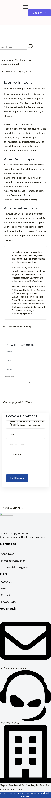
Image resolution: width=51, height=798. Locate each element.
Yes (28, 402)
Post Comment (17, 478)
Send (11, 389)
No (31, 402)
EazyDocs (18, 507)
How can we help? (23, 326)
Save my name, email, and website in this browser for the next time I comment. (27, 423)
